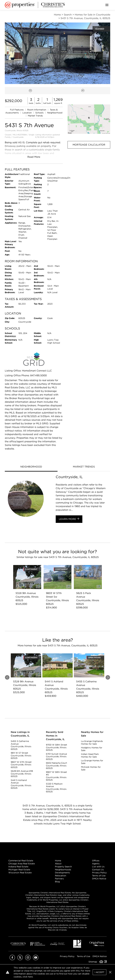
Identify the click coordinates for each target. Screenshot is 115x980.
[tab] (31, 467)
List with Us (98, 866)
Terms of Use (98, 875)
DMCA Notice (99, 878)
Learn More (68, 519)
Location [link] (27, 112)
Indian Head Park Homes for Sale (90, 755)
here (30, 976)
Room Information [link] (37, 109)
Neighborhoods (63, 869)
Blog (57, 881)
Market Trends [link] (35, 115)
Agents (96, 863)
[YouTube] (35, 959)
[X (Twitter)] (20, 959)
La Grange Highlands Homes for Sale (92, 742)
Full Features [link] (17, 109)
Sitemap (92, 961)
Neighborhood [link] (54, 112)
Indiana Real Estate (18, 866)
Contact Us (98, 869)
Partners (59, 878)
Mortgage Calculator (89, 144)
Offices (95, 860)
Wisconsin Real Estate (20, 872)
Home (58, 860)
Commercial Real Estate (20, 860)
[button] (89, 119)
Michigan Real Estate (19, 869)
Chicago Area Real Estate (21, 863)
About (58, 863)
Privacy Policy (99, 872)
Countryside (18, 137)
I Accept (99, 972)
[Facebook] (12, 959)
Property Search (63, 866)
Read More (33, 156)
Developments (62, 872)
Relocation (60, 875)
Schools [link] (39, 112)
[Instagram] (28, 959)
